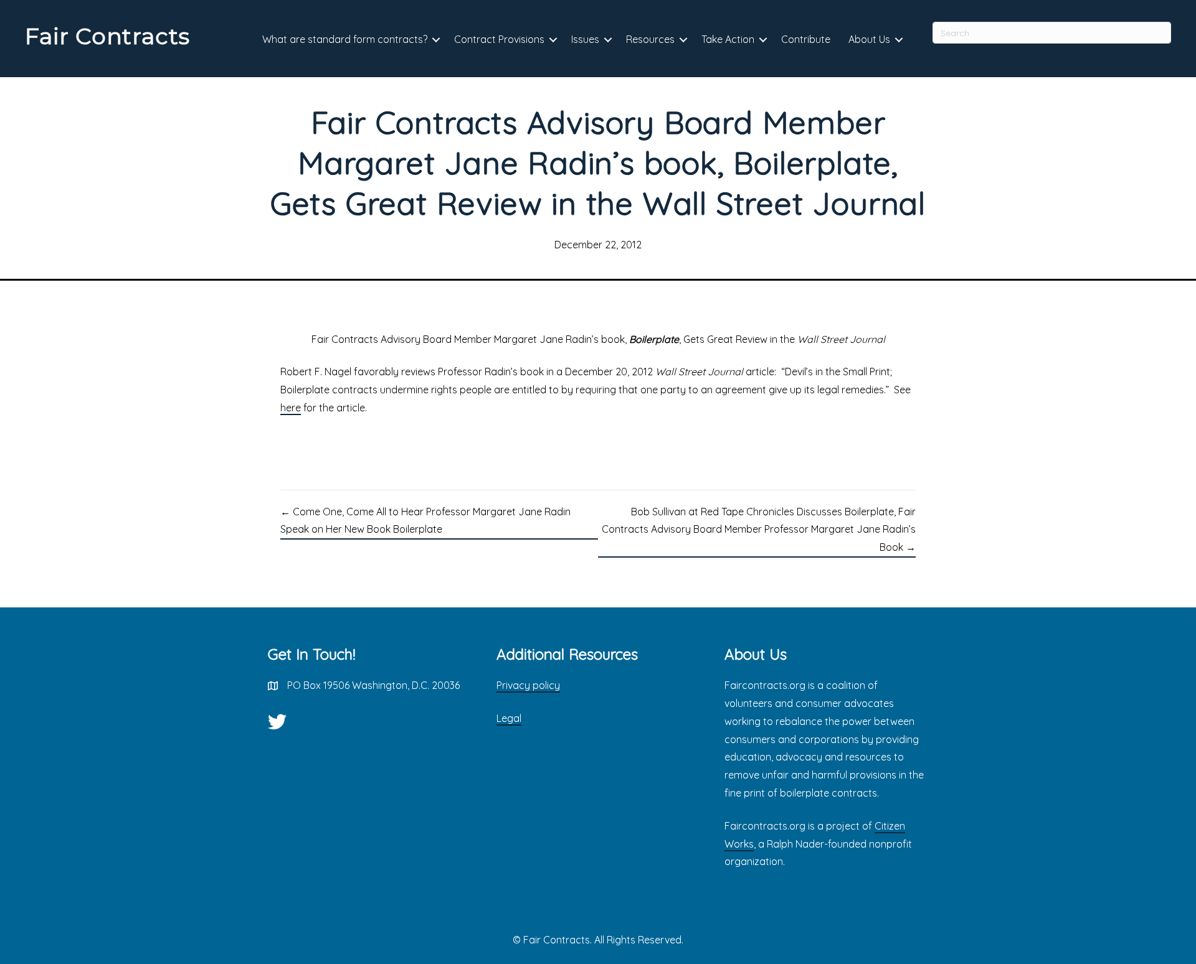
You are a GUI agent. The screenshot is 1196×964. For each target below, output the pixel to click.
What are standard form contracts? (344, 39)
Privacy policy (528, 685)
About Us (869, 39)
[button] (436, 40)
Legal (508, 718)
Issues (585, 39)
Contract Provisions (499, 39)
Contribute (805, 39)
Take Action (727, 39)
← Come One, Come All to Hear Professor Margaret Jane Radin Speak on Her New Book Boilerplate (425, 520)
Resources (650, 39)
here (290, 407)
